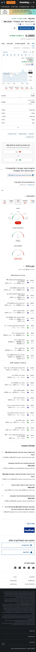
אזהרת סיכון (32, 642)
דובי (17, 152)
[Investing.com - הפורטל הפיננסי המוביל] (26, 2)
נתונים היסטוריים (26, 48)
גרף (28, 43)
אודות (15, 577)
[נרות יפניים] (33, 52)
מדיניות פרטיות (31, 636)
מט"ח (32, 7)
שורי (17, 160)
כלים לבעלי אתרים (30, 584)
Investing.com (31, 184)
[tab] (25, 201)
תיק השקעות (31, 580)
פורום (2, 43)
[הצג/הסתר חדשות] (24, 52)
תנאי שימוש (32, 631)
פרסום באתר (13, 580)
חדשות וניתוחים (20, 43)
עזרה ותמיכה (13, 584)
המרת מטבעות (17, 48)
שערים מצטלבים (24, 7)
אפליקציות (32, 577)
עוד (18, 127)
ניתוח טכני (10, 43)
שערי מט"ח (14, 7)
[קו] (30, 52)
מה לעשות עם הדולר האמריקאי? (24, 182)
